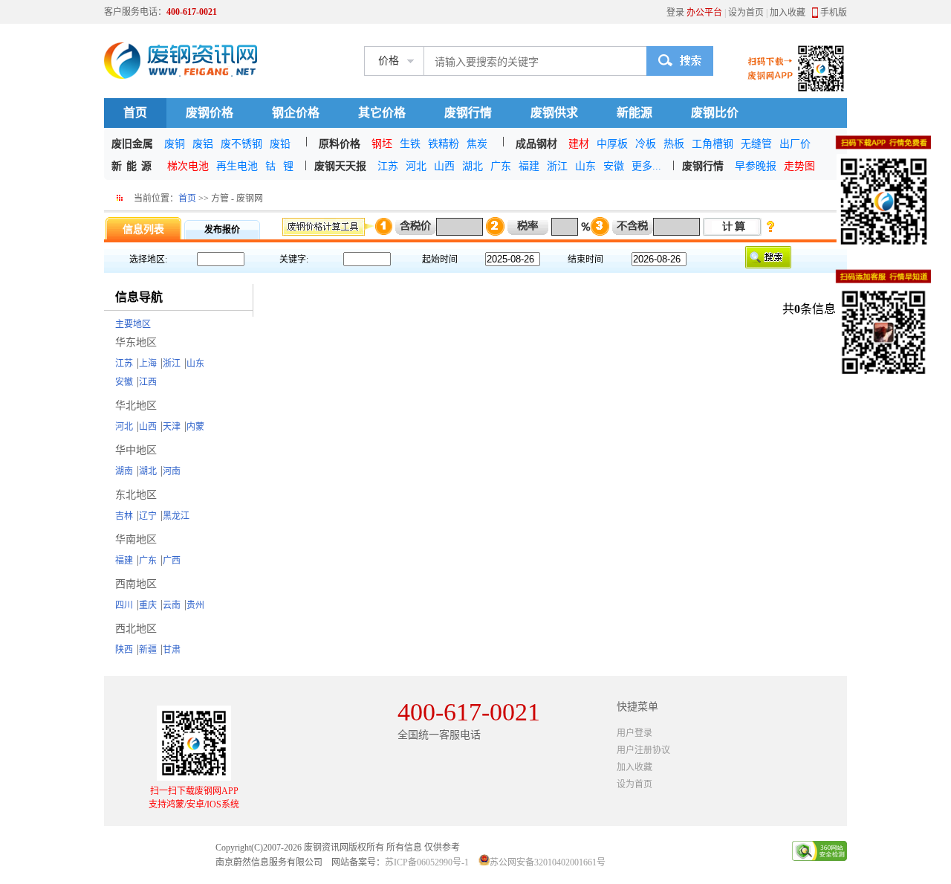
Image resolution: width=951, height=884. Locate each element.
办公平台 (704, 12)
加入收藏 (787, 12)
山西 (444, 166)
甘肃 (172, 650)
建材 (578, 143)
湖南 (124, 471)
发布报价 (222, 230)
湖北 (472, 166)
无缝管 (756, 143)
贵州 (195, 605)
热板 (673, 143)
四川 (124, 605)
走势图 (799, 166)
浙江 (557, 166)
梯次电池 (188, 166)
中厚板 (612, 143)
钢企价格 (295, 112)
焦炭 (477, 143)
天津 (172, 427)
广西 (172, 560)
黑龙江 (176, 516)
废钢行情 (468, 112)
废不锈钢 (241, 143)
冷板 (645, 143)
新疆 (148, 650)
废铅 (280, 143)
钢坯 (381, 143)
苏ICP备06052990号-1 (427, 862)
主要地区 (133, 324)
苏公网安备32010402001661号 (548, 862)
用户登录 (634, 733)
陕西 (124, 650)
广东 (500, 166)
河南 (172, 471)
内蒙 (195, 427)
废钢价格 (209, 112)
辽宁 (148, 516)
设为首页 (746, 12)
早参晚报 (755, 166)
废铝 (202, 143)
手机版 (833, 12)
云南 (172, 605)
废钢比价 (715, 112)
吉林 (124, 516)
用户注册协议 (643, 750)
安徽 (613, 166)
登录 (675, 12)
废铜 (174, 143)
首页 (135, 112)
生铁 (410, 143)
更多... (646, 166)
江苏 (387, 166)
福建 (529, 166)
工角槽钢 (712, 143)
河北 (416, 166)
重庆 (148, 605)
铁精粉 (443, 143)
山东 (585, 166)
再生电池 (237, 166)
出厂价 (795, 143)
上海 (148, 363)
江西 (148, 382)
